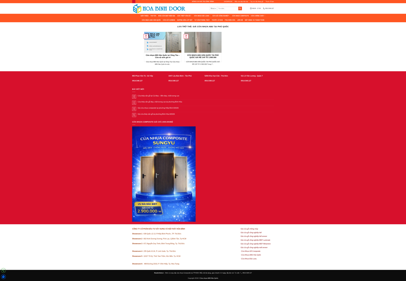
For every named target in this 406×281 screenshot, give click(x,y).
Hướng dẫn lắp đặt (184, 20)
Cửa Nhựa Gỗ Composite (251, 251)
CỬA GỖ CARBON (169, 20)
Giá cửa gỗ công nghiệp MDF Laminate (255, 240)
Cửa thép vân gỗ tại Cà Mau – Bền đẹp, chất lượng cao (158, 96)
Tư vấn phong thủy (202, 20)
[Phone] (3, 271)
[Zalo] (3, 277)
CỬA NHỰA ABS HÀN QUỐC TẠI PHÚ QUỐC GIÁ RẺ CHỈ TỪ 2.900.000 (203, 56)
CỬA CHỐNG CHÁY (257, 16)
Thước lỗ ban (269, 1)
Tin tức (153, 16)
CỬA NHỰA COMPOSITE (240, 16)
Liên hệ (240, 20)
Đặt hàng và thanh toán (254, 20)
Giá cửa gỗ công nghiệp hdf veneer (254, 236)
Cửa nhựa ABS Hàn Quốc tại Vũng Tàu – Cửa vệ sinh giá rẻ (163, 56)
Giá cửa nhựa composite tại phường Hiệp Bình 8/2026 (158, 108)
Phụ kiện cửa (230, 20)
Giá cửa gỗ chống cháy (249, 229)
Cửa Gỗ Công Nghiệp (220, 16)
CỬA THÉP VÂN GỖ (184, 16)
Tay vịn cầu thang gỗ (256, 1)
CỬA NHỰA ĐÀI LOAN (201, 16)
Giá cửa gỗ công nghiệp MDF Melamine (256, 244)
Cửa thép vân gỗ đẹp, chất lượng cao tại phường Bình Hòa (160, 102)
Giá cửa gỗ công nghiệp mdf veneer (254, 247)
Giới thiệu (145, 16)
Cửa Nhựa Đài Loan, (249, 259)
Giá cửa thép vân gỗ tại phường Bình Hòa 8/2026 (156, 114)
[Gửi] (240, 8)
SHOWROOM (228, 1)
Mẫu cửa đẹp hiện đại (241, 1)
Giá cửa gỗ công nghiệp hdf (251, 232)
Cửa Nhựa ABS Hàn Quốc (151, 20)
